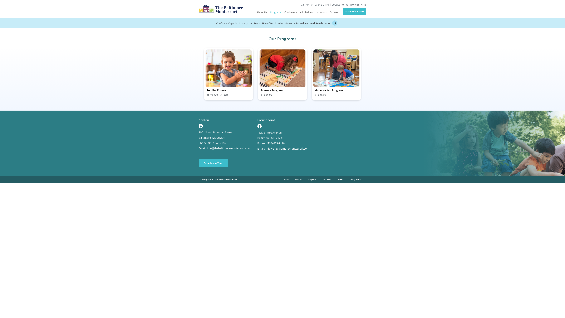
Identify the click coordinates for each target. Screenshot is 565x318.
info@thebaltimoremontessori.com (229, 148)
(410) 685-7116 (357, 4)
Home (286, 179)
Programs (275, 12)
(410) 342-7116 (320, 4)
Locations (321, 12)
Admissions (306, 12)
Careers (334, 12)
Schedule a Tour (354, 11)
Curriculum (290, 12)
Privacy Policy (354, 179)
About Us (262, 12)
